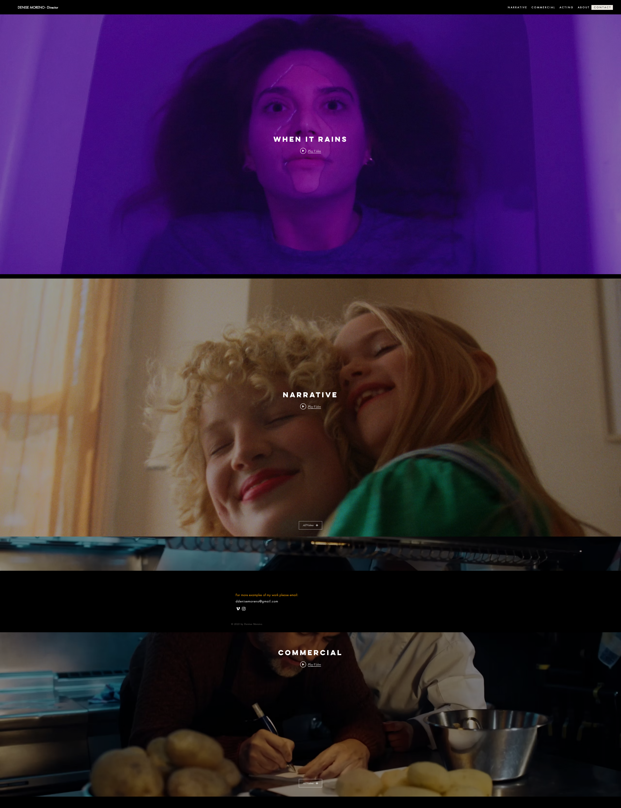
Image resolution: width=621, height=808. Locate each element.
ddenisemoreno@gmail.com (257, 601)
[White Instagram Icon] (243, 608)
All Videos (308, 525)
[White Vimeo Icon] (238, 608)
